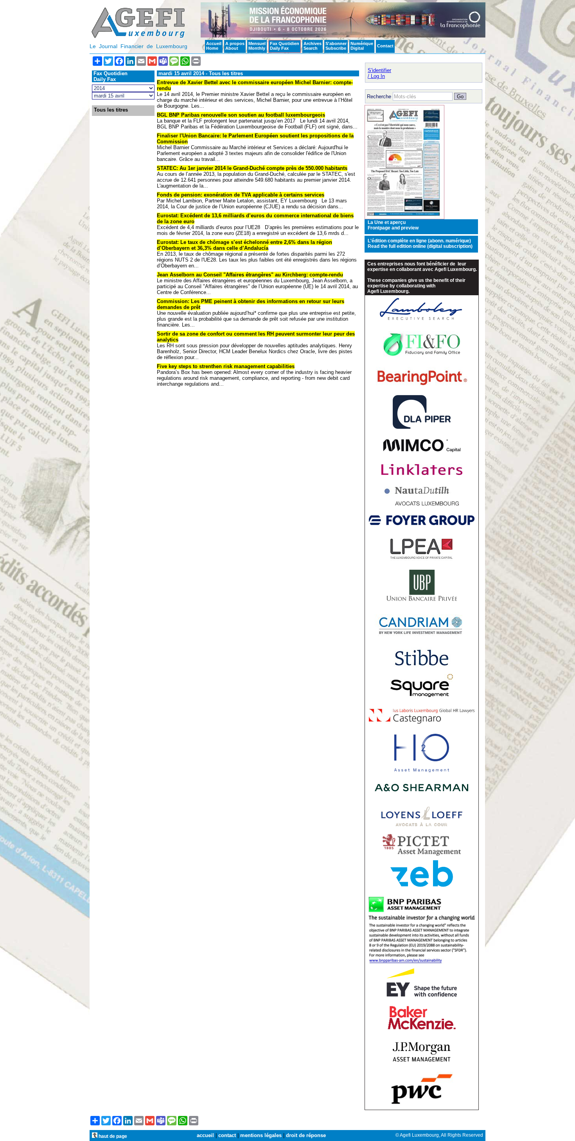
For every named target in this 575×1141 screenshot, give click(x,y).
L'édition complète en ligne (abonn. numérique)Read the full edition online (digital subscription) (420, 243)
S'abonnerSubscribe (336, 46)
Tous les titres (111, 110)
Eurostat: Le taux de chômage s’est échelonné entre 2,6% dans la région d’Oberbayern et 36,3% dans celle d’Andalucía (244, 245)
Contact (385, 45)
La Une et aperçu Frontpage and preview (393, 225)
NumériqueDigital (361, 46)
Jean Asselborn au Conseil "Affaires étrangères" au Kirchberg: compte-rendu (250, 275)
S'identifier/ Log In (379, 73)
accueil (205, 1135)
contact (227, 1135)
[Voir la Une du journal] (404, 217)
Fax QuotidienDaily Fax (284, 46)
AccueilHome (213, 46)
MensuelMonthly (257, 46)
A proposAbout (234, 46)
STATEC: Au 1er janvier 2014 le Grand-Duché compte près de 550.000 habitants (252, 168)
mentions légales (261, 1135)
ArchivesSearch (313, 46)
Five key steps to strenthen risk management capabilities (226, 366)
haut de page (112, 1136)
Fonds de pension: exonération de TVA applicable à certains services (240, 195)
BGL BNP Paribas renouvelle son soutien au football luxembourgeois (241, 115)
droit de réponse (306, 1135)
